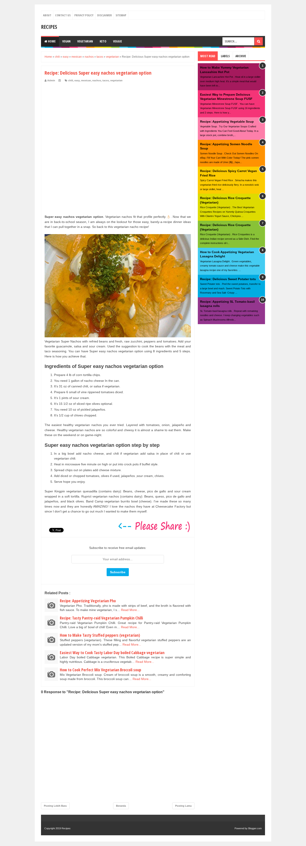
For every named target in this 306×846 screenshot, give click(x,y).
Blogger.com (255, 828)
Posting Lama (183, 805)
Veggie (117, 41)
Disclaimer (104, 15)
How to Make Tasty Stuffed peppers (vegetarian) (100, 635)
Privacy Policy (83, 15)
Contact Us (63, 15)
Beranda (121, 805)
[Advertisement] (118, 115)
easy (77, 80)
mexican (86, 80)
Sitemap (121, 15)
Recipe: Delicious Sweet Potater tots (228, 279)
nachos (96, 80)
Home (51, 41)
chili (70, 80)
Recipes (49, 26)
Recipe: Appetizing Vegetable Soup (227, 121)
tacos (105, 80)
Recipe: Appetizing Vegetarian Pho (88, 600)
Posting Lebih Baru (55, 805)
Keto (103, 41)
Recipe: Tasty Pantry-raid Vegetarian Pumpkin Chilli (101, 618)
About (47, 15)
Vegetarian (85, 41)
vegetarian (116, 80)
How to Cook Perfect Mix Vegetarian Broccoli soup (100, 669)
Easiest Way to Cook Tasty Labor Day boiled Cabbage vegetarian (112, 652)
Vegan (66, 41)
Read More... (130, 610)
